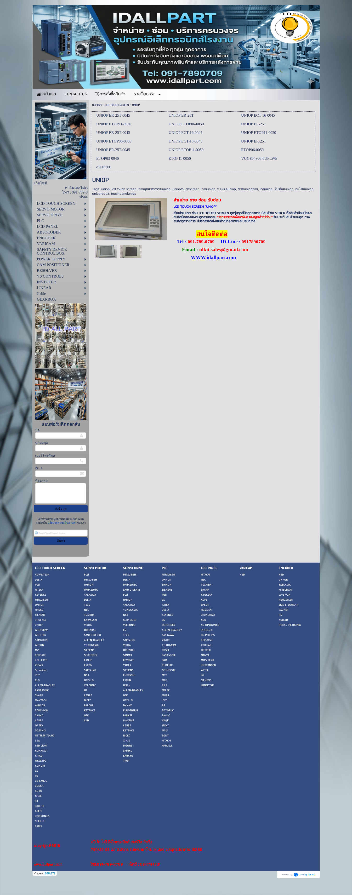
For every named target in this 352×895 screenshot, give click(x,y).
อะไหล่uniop (304, 189)
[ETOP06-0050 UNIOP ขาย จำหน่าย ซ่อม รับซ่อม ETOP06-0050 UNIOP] (131, 251)
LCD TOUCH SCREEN (117, 105)
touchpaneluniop (123, 193)
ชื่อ (37, 430)
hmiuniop (208, 189)
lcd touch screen (124, 189)
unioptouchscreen (185, 189)
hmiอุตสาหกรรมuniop (154, 189)
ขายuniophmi (248, 189)
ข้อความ (41, 481)
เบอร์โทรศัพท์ (45, 455)
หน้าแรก (97, 105)
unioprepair (100, 193)
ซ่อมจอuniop (226, 189)
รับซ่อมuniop (283, 189)
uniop (105, 189)
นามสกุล (41, 443)
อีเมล (39, 468)
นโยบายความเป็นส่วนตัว (62, 522)
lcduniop (266, 189)
